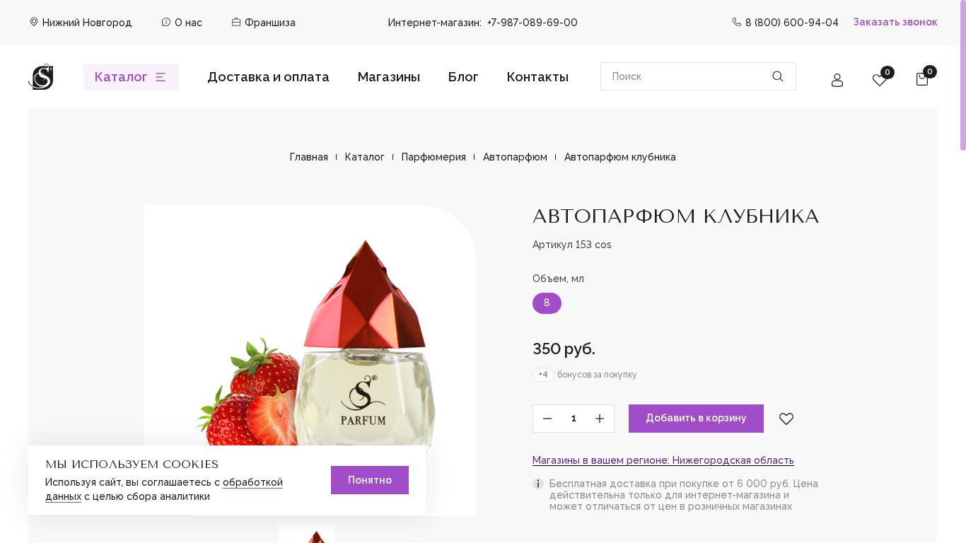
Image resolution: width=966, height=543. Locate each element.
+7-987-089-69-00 (532, 22)
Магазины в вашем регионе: (663, 460)
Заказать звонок (895, 22)
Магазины (389, 76)
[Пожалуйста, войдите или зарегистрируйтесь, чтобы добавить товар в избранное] (786, 418)
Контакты (538, 76)
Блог (463, 76)
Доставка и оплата (268, 76)
